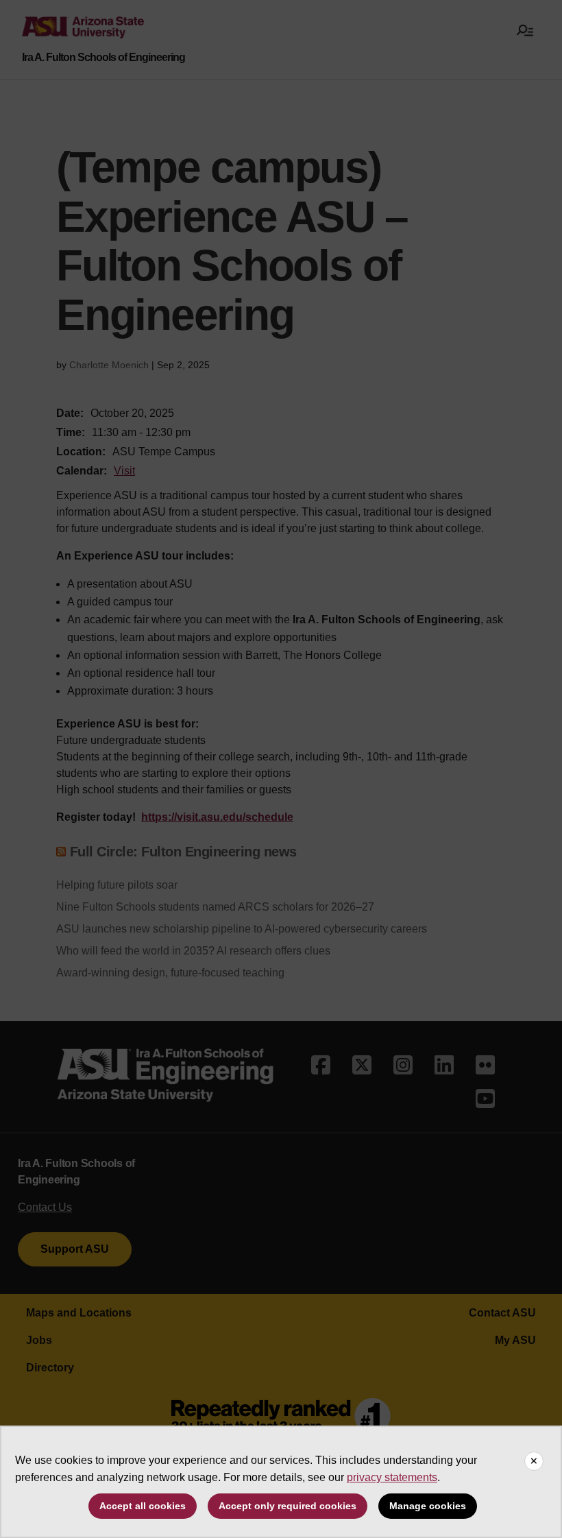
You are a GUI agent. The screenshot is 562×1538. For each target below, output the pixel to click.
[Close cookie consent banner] (533, 1461)
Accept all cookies (142, 1505)
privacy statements (392, 1477)
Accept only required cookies (287, 1505)
